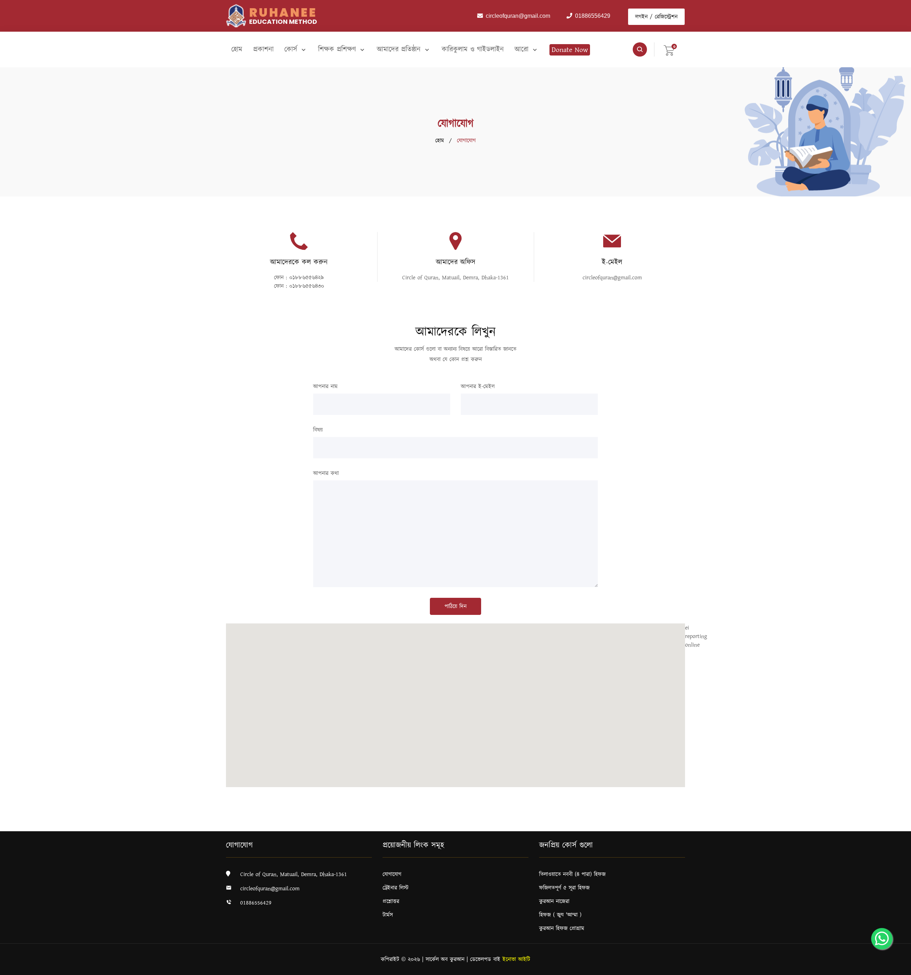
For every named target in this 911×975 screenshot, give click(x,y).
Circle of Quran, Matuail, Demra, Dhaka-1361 (455, 277)
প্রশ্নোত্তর (391, 901)
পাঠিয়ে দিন (455, 606)
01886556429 (256, 903)
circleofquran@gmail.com (612, 277)
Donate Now (570, 50)
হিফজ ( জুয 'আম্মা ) (560, 915)
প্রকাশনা (263, 49)
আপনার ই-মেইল (478, 386)
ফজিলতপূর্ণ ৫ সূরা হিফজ (564, 888)
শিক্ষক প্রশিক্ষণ (338, 49)
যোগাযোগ (392, 874)
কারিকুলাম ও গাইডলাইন (473, 49)
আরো (523, 49)
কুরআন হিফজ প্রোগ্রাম (561, 928)
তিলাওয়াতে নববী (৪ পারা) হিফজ (572, 874)
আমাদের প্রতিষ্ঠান (400, 49)
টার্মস (388, 915)
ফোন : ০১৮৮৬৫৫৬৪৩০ (299, 286)
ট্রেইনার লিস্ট (396, 888)
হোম (236, 49)
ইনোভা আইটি (516, 959)
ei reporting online (696, 636)
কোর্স (292, 49)
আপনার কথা (326, 473)
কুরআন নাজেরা (554, 901)
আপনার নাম (325, 386)
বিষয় (318, 430)
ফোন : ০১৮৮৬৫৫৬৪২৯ (299, 277)
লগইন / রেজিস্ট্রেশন (656, 17)
